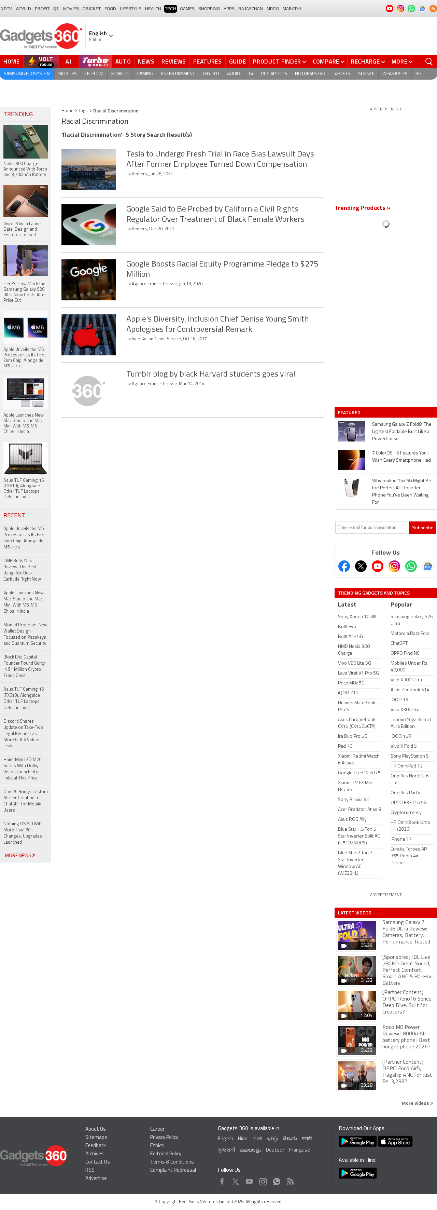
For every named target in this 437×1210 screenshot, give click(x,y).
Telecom (94, 74)
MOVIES (71, 8)
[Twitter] (361, 566)
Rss (290, 1180)
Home (11, 61)
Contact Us (97, 1162)
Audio (233, 74)
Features (207, 61)
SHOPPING (209, 8)
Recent (14, 516)
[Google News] (428, 566)
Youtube (249, 1180)
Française (299, 1150)
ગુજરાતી (226, 1150)
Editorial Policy (165, 1154)
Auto (123, 61)
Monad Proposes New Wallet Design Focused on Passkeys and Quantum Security (25, 634)
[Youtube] (377, 566)
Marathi (292, 8)
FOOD (110, 8)
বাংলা (257, 1139)
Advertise (96, 1178)
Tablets (341, 74)
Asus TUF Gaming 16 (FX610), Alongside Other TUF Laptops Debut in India (23, 698)
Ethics (157, 1145)
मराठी (307, 1139)
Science (366, 74)
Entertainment (178, 74)
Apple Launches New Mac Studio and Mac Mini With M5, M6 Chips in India (23, 602)
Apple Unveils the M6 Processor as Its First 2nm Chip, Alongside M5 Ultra (24, 538)
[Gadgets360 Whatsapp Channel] (411, 566)
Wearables (395, 74)
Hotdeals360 (310, 74)
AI (69, 61)
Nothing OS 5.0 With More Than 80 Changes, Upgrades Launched (23, 833)
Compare (326, 61)
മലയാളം (250, 1150)
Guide (237, 61)
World (23, 8)
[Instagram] (394, 566)
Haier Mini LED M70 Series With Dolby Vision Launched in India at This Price (22, 769)
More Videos (416, 1102)
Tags (83, 110)
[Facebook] (344, 566)
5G (418, 74)
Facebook (222, 1180)
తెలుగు (290, 1138)
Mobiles (67, 74)
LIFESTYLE (130, 8)
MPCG (273, 8)
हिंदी (56, 8)
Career (157, 1129)
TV (250, 74)
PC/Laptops (274, 74)
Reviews (173, 61)
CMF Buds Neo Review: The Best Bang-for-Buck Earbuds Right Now (22, 570)
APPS (229, 8)
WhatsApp (276, 1180)
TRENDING (18, 115)
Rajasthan (250, 8)
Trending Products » (363, 208)
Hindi (243, 1139)
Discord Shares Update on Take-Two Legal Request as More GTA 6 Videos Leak (23, 733)
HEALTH (153, 8)
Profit (42, 8)
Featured (350, 412)
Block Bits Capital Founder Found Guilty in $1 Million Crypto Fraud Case (24, 666)
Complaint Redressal (173, 1170)
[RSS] (433, 8)
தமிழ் (272, 1139)
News (146, 61)
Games (187, 8)
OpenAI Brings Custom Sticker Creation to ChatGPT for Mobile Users (25, 801)
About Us (95, 1129)
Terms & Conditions (172, 1162)
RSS (90, 1170)
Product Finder (277, 61)
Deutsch (275, 1150)
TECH (170, 8)
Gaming (145, 74)
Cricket (92, 8)
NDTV (6, 8)
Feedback (95, 1145)
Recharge (365, 61)
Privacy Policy (164, 1137)
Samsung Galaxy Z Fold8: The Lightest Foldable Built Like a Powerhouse (402, 431)
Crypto (211, 74)
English (225, 1139)
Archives (94, 1154)
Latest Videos (354, 912)
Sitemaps (96, 1137)
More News (18, 855)
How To (120, 74)
